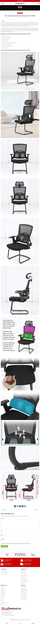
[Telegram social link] (22, 1)
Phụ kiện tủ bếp (23, 593)
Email (2, 534)
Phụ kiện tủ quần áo (24, 595)
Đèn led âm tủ (3, 591)
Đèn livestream (3, 593)
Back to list (20, 509)
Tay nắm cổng (23, 570)
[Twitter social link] (18, 1)
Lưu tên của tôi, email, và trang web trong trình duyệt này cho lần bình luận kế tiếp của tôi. (16, 543)
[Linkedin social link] (21, 1)
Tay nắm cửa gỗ (23, 573)
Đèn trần (2, 600)
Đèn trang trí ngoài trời (4, 602)
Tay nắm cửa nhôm (24, 579)
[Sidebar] (1, 188)
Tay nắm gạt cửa (23, 582)
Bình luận (2, 518)
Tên (2, 530)
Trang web (2, 539)
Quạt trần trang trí (24, 597)
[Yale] (7, 554)
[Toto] (19, 554)
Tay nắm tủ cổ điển (4, 570)
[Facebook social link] (17, 1)
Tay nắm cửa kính (23, 577)
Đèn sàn (2, 597)
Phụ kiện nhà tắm (23, 591)
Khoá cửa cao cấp (24, 586)
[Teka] (33, 554)
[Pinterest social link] (20, 1)
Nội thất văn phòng (24, 588)
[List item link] (20, 613)
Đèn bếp (2, 586)
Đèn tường (2, 604)
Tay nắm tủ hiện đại (4, 573)
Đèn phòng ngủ (3, 595)
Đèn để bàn (2, 588)
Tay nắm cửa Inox (23, 575)
